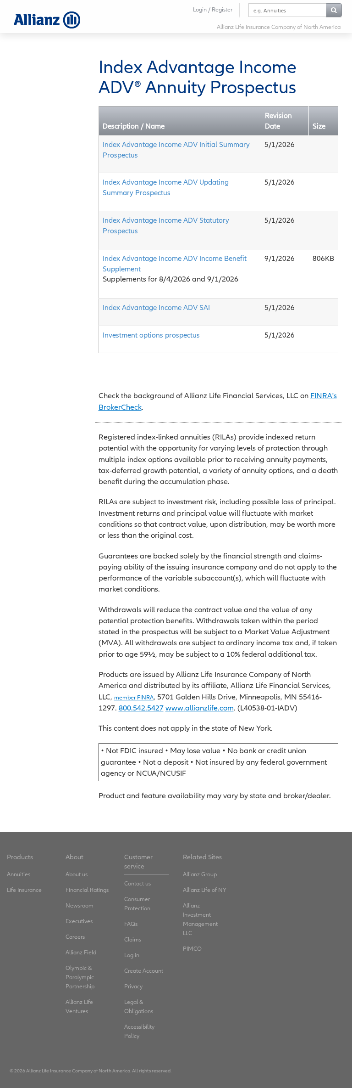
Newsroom (80, 905)
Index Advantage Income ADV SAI (156, 307)
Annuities (18, 874)
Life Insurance (24, 889)
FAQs (131, 923)
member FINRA (134, 697)
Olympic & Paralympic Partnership (80, 977)
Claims (132, 939)
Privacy (133, 986)
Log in (131, 955)
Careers (75, 936)
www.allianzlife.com (199, 708)
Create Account (143, 970)
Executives (79, 921)
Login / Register (212, 9)
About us (77, 874)
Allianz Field (81, 952)
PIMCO (192, 948)
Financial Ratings (87, 889)
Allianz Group (200, 874)
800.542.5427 (141, 708)
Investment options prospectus (151, 335)
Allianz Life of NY (204, 889)
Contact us (137, 883)
